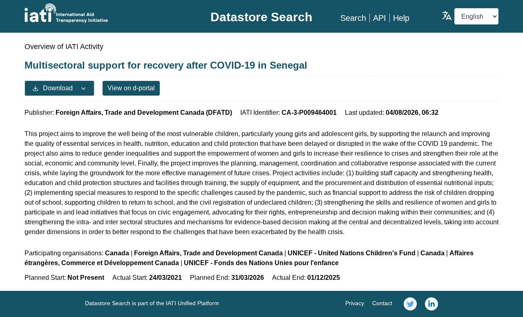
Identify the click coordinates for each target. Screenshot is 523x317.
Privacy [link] (354, 303)
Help (401, 17)
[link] (410, 303)
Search (353, 17)
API (379, 17)
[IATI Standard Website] (104, 13)
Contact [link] (382, 303)
